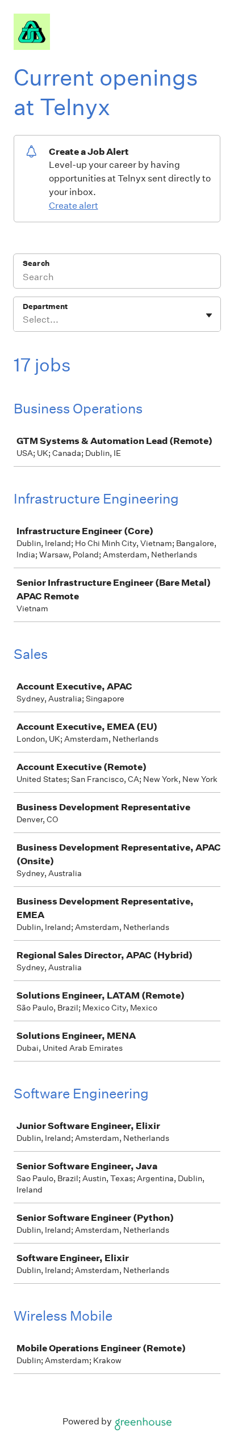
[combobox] (23, 320)
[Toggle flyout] (209, 315)
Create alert (73, 205)
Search (36, 263)
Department (45, 306)
